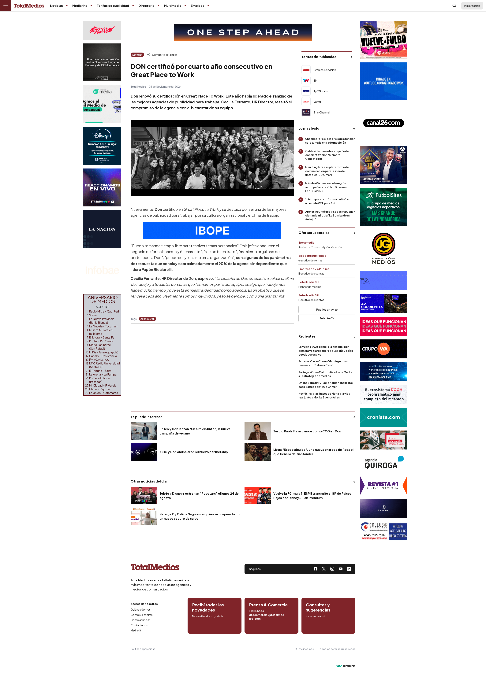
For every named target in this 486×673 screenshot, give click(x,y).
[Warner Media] (383, 40)
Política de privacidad (143, 649)
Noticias (56, 6)
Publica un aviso (327, 309)
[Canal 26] (383, 123)
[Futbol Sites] (383, 207)
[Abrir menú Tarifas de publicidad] (133, 5)
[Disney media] (102, 146)
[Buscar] (454, 5)
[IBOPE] (212, 230)
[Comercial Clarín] (383, 440)
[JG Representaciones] (383, 248)
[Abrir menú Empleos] (208, 5)
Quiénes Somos (141, 609)
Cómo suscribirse (142, 614)
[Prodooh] (383, 394)
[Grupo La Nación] (102, 229)
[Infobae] (102, 271)
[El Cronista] (383, 417)
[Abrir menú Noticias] (66, 5)
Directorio (147, 6)
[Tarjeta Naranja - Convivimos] (383, 485)
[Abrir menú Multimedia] (185, 5)
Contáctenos (139, 625)
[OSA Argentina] (243, 32)
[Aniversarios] (102, 345)
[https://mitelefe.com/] (102, 187)
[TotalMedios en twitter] (324, 569)
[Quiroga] (383, 462)
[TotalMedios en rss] (349, 569)
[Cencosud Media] (102, 104)
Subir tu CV (327, 318)
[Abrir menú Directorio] (158, 5)
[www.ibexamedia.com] (383, 303)
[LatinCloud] (383, 508)
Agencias (137, 54)
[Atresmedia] (383, 165)
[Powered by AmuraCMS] (345, 666)
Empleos (197, 6)
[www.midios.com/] (102, 62)
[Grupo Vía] (383, 348)
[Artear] (383, 371)
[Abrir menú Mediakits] (91, 5)
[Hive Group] (383, 280)
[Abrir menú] (5, 5)
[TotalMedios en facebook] (315, 569)
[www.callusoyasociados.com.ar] (383, 531)
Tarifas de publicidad (113, 6)
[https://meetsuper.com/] (383, 326)
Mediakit (136, 630)
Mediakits (79, 6)
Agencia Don (147, 318)
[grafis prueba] (102, 30)
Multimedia (172, 6)
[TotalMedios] (161, 568)
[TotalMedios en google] (332, 569)
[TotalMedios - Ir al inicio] (29, 6)
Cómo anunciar (140, 620)
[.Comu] (383, 81)
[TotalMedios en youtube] (340, 569)
